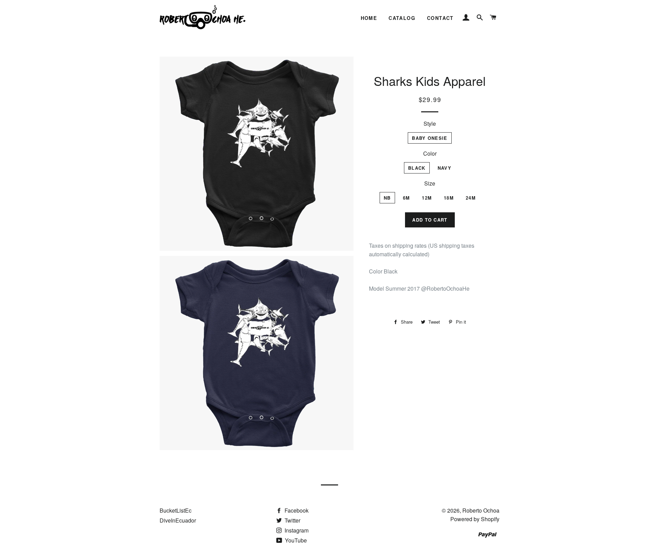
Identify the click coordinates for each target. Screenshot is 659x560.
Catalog (402, 17)
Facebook (296, 510)
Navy (444, 168)
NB (387, 197)
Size (429, 183)
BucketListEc (176, 510)
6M (406, 197)
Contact (440, 17)
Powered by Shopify (474, 519)
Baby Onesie (429, 138)
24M (471, 197)
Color (430, 153)
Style (430, 123)
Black (417, 168)
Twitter (291, 520)
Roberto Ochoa (480, 510)
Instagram (296, 530)
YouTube (295, 540)
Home (369, 17)
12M (427, 197)
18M (449, 197)
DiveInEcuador (178, 520)
